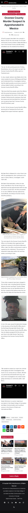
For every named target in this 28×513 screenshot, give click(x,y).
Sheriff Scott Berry (17, 421)
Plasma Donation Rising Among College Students (7, 469)
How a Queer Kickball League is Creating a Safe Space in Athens (6, 452)
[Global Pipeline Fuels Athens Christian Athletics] (21, 462)
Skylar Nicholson (5, 423)
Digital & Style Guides (11, 500)
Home (4, 6)
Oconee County (21, 14)
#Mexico (8, 419)
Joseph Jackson (14, 419)
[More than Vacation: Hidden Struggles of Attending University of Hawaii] (21, 445)
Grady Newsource (8, 32)
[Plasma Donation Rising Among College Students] (7, 462)
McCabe (21, 419)
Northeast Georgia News (13, 6)
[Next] (23, 309)
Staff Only (19, 500)
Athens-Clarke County (13, 11)
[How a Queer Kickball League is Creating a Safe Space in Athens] (7, 445)
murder (3, 421)
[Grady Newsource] (10, 2)
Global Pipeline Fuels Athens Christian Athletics (20, 469)
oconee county (9, 421)
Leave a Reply (14, 478)
